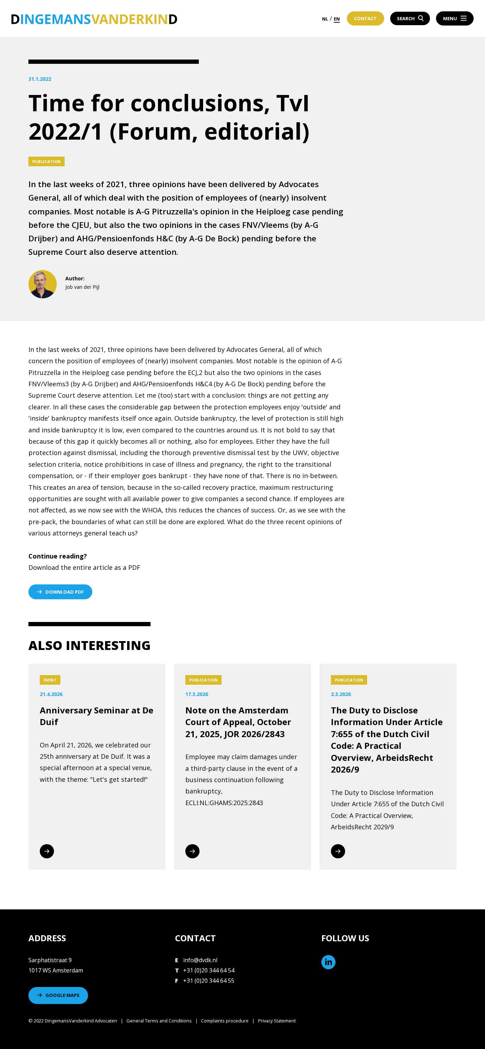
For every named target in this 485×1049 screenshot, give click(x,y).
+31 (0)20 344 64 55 (208, 981)
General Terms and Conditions (159, 1020)
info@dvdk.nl (200, 960)
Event (50, 680)
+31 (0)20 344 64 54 (208, 970)
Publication (46, 161)
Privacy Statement (277, 1020)
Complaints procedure (225, 1020)
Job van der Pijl (82, 287)
